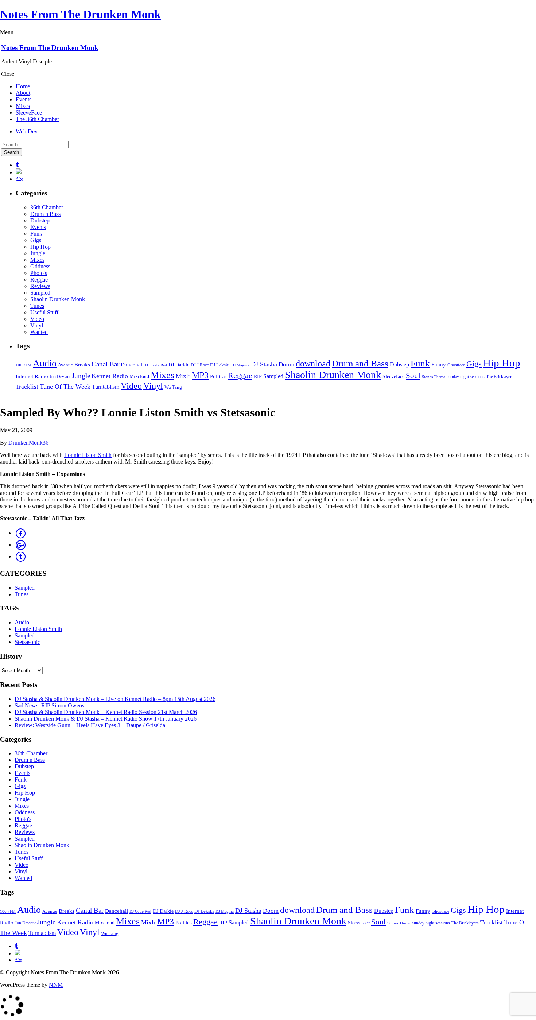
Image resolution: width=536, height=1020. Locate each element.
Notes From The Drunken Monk (80, 14)
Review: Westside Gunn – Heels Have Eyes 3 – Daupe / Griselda (90, 725)
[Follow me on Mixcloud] (19, 179)
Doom (286, 364)
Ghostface (456, 365)
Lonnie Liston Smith (88, 455)
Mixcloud (139, 376)
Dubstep (40, 220)
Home (23, 86)
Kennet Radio (110, 376)
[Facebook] (20, 533)
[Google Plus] (20, 545)
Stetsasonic (27, 642)
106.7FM (23, 365)
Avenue (65, 365)
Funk (36, 233)
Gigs (35, 240)
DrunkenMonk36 (28, 442)
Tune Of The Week (65, 386)
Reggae (39, 279)
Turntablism (105, 387)
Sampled (40, 293)
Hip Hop (40, 247)
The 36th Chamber (37, 119)
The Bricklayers (499, 376)
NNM (56, 985)
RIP (258, 376)
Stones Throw (433, 377)
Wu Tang (173, 387)
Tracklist (27, 386)
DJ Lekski (220, 365)
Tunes (37, 306)
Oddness (40, 266)
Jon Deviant (60, 376)
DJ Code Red (156, 365)
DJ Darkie (178, 365)
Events (23, 99)
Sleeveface (393, 376)
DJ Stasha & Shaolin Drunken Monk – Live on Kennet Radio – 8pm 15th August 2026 (115, 699)
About (23, 93)
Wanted (39, 332)
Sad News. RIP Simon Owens (49, 705)
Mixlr (183, 376)
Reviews (40, 286)
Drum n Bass (45, 214)
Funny (438, 365)
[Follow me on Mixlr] (19, 172)
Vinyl (36, 325)
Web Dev (27, 131)
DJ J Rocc (200, 365)
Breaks (82, 365)
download (313, 363)
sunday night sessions (466, 376)
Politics (218, 376)
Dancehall (132, 365)
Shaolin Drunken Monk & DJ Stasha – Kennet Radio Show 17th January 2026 (106, 718)
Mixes (23, 106)
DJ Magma (240, 365)
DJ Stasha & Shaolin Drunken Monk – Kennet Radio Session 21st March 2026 (106, 712)
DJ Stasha (264, 364)
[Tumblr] (20, 556)
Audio (45, 363)
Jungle (37, 253)
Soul (413, 376)
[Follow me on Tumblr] (17, 165)
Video (37, 319)
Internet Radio (32, 376)
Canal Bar (105, 364)
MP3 (200, 375)
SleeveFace (29, 112)
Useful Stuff (44, 312)
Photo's (38, 273)
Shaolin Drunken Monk (57, 299)
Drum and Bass (360, 363)
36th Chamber (46, 207)
